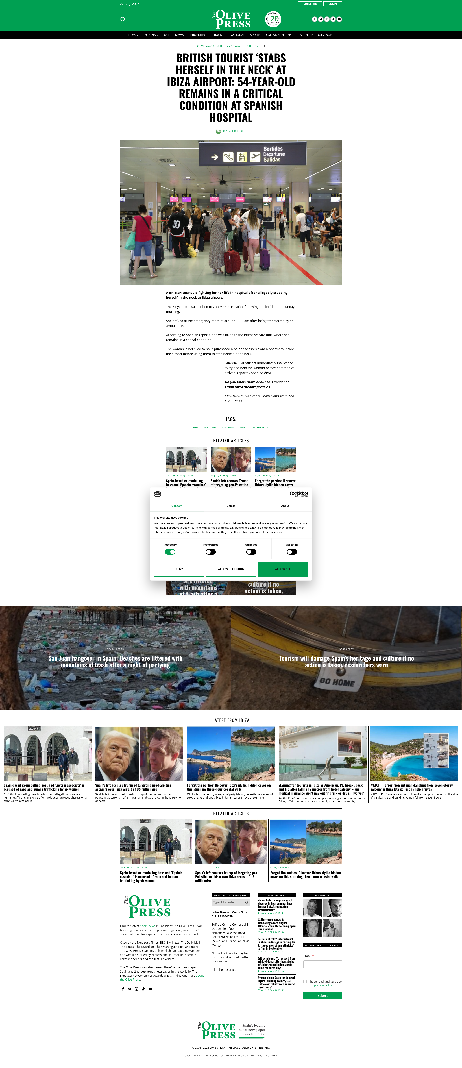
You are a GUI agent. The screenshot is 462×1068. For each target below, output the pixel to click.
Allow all (283, 569)
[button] (246, 902)
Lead (237, 45)
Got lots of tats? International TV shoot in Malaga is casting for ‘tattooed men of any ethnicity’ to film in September (276, 944)
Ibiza (229, 45)
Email (308, 956)
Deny (179, 569)
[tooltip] (314, 19)
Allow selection (231, 569)
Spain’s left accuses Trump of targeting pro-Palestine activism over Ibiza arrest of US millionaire (231, 487)
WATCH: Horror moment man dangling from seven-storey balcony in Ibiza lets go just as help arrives (411, 787)
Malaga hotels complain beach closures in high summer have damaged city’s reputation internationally (275, 905)
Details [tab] (231, 506)
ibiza (195, 427)
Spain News (270, 396)
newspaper (228, 427)
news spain (210, 427)
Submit (323, 995)
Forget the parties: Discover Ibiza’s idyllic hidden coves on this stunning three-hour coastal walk (275, 487)
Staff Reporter (236, 130)
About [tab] (285, 506)
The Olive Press (260, 427)
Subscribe (310, 3)
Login (333, 3)
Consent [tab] (176, 506)
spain (242, 427)
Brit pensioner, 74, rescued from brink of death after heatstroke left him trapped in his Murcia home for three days (276, 963)
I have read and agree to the (325, 983)
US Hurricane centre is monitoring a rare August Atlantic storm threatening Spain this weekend (277, 924)
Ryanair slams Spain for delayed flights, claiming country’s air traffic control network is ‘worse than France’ (276, 982)
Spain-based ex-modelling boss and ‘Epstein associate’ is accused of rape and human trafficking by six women (44, 787)
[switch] (211, 552)
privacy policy (323, 985)
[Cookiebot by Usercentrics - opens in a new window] (292, 494)
